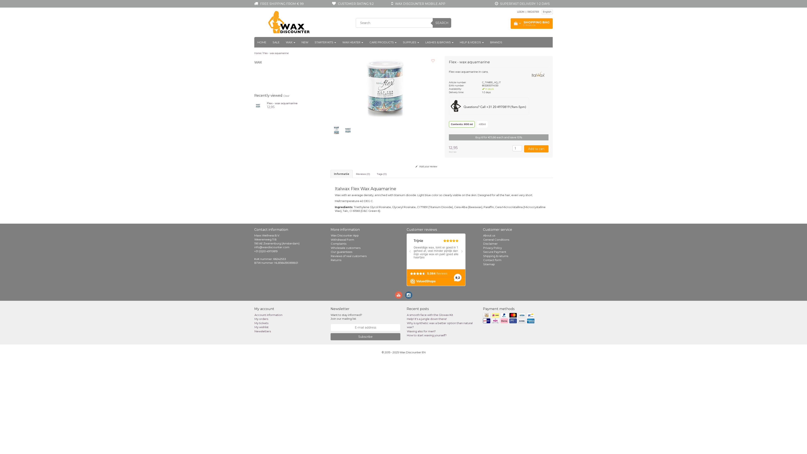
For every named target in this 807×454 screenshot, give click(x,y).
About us (489, 235)
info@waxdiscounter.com (271, 247)
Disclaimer (490, 243)
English (547, 11)
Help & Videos (471, 42)
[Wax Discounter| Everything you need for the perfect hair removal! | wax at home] (289, 22)
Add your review (428, 166)
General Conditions (496, 239)
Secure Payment (494, 251)
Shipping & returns (495, 256)
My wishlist (261, 327)
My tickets (261, 323)
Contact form (492, 260)
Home (261, 42)
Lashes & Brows (438, 42)
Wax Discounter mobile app (420, 4)
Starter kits (324, 42)
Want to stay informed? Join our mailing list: (346, 317)
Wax (289, 42)
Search (441, 23)
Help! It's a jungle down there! (427, 319)
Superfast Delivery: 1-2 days (525, 4)
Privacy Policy (492, 247)
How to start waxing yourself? (427, 335)
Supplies (410, 42)
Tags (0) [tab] (382, 174)
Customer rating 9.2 (356, 4)
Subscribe (365, 337)
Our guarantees (341, 251)
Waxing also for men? (421, 331)
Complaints (338, 243)
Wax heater (351, 42)
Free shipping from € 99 (282, 4)
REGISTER (533, 11)
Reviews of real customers (349, 256)
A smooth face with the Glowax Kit (430, 315)
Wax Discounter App (345, 235)
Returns (336, 260)
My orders (261, 319)
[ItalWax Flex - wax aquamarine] (258, 105)
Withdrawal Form (342, 239)
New (305, 42)
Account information (268, 315)
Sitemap (489, 264)
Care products (381, 42)
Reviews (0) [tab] (363, 174)
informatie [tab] (341, 174)
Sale (276, 42)
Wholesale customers (345, 247)
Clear (286, 95)
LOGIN (520, 11)
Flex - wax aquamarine (276, 53)
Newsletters (262, 331)
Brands (496, 42)
